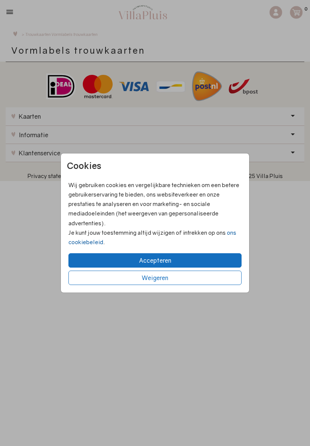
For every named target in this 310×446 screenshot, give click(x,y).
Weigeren (155, 278)
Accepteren (155, 260)
